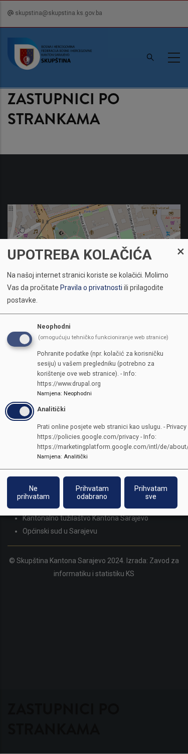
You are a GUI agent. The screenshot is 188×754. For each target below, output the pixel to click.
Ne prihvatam (33, 492)
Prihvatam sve (150, 492)
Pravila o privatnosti (91, 288)
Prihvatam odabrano (92, 492)
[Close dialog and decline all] (180, 244)
